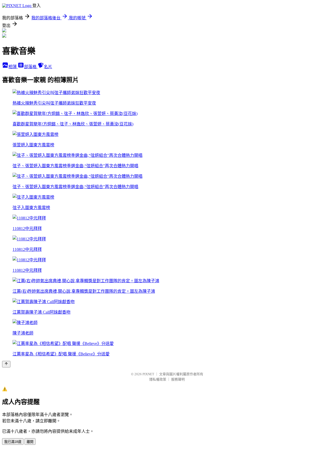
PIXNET (148, 374)
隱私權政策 (157, 379)
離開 (30, 442)
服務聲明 (178, 379)
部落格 (31, 67)
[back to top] (6, 364)
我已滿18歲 (12, 442)
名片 (48, 67)
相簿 (13, 67)
